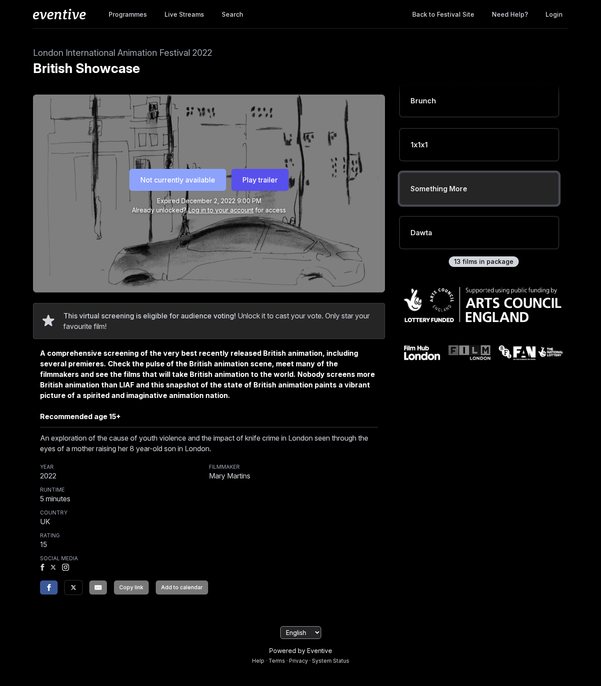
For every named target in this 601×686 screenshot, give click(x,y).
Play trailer (260, 179)
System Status (330, 660)
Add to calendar (182, 587)
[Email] (98, 587)
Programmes (128, 14)
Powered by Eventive (300, 650)
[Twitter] (73, 587)
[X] (53, 568)
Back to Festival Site (443, 14)
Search (232, 14)
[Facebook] (42, 568)
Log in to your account (220, 210)
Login (554, 14)
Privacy (298, 660)
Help (258, 660)
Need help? (510, 14)
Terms (276, 660)
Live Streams (184, 14)
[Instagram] (65, 568)
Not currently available (177, 179)
